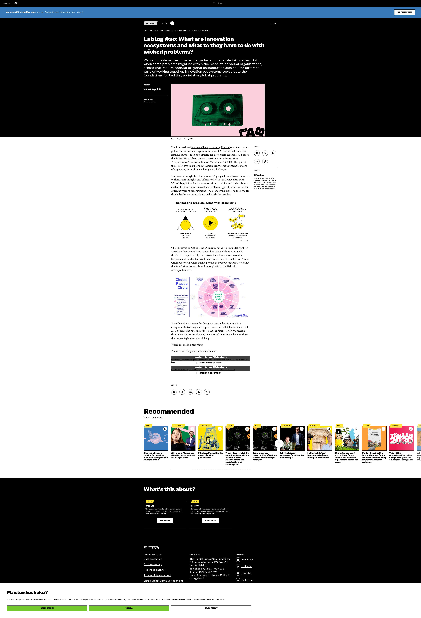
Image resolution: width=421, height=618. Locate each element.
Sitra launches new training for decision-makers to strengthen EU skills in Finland (156, 456)
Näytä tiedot (211, 608)
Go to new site (405, 12)
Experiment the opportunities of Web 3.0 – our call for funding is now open (265, 456)
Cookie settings (153, 564)
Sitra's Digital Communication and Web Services (164, 582)
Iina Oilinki (206, 248)
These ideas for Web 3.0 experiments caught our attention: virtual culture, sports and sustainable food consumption (237, 459)
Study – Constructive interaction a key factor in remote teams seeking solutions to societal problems (374, 457)
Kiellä (129, 608)
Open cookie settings (210, 373)
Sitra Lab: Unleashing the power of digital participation (210, 455)
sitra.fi (80, 12)
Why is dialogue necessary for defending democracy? (292, 455)
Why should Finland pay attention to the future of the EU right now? (183, 455)
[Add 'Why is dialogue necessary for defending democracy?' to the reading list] (302, 429)
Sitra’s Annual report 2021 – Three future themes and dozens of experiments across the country (346, 457)
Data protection (153, 559)
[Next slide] (279, 443)
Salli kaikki (47, 608)
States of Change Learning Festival (210, 147)
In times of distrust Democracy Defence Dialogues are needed (318, 455)
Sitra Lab (259, 175)
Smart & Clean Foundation (186, 251)
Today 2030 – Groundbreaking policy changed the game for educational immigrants (401, 456)
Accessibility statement (157, 575)
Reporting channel (154, 570)
